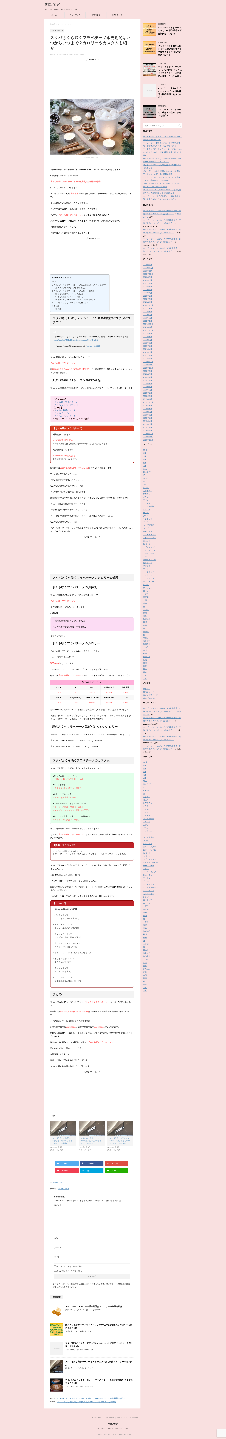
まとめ (56, 306)
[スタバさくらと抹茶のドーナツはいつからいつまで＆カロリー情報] (63, 1128)
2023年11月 (148, 303)
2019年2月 (147, 460)
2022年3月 (147, 347)
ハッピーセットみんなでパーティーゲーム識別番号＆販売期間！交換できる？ (169, 125)
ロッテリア (147, 620)
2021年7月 (147, 372)
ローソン (146, 623)
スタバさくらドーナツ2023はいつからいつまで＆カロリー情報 (91, 1140)
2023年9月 (147, 310)
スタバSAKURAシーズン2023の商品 (72, 288)
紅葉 (145, 692)
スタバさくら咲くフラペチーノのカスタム (71, 303)
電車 (145, 705)
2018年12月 (148, 466)
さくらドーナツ (62, 413)
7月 (144, 498)
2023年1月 (147, 335)
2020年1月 (147, 429)
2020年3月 (147, 422)
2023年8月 (147, 313)
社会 (145, 686)
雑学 (145, 702)
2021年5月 (147, 379)
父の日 (146, 680)
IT (144, 508)
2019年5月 (147, 451)
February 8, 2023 (93, 346)
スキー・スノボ (149, 567)
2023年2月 (147, 332)
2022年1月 (147, 354)
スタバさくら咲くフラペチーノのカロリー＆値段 (74, 291)
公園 (145, 633)
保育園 (146, 630)
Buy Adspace (96, 1418)
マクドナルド (148, 605)
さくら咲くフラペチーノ (66, 402)
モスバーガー (148, 614)
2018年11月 (148, 469)
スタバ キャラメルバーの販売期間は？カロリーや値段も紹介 (93, 1306)
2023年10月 (148, 307)
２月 (145, 708)
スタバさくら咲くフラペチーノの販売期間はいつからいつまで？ (80, 285)
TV (144, 514)
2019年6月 (147, 447)
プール (146, 602)
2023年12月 (148, 300)
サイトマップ (75, 15)
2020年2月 (147, 426)
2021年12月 (148, 357)
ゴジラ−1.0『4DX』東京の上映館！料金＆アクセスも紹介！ (169, 145)
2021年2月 (147, 388)
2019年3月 (147, 457)
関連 (59, 309)
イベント (146, 542)
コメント (57, 1205)
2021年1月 (147, 391)
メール (57, 1248)
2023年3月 (147, 328)
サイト (57, 1257)
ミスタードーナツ (150, 608)
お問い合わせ (117, 15)
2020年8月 (147, 407)
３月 (145, 711)
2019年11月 (148, 432)
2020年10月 (148, 400)
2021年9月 (147, 366)
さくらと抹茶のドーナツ (66, 410)
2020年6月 (147, 413)
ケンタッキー (148, 551)
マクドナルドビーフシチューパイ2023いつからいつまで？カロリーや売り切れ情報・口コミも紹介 (170, 104)
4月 (144, 489)
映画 (145, 658)
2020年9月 (147, 404)
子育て (146, 642)
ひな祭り (146, 526)
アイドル (146, 536)
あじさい (146, 517)
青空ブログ (52, 4)
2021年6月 (147, 375)
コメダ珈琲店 (148, 558)
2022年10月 (148, 338)
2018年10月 (148, 472)
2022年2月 (147, 350)
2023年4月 (147, 325)
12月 (145, 483)
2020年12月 (148, 394)
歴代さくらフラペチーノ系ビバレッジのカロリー (76, 300)
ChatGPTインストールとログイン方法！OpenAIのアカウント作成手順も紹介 (91, 1398)
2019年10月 (148, 435)
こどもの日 (147, 523)
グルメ (146, 548)
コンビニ (146, 561)
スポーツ (146, 577)
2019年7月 (147, 444)
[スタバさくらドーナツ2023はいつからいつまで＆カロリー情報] (92, 1128)
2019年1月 (147, 463)
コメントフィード (150, 728)
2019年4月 (147, 454)
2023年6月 (147, 319)
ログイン (146, 721)
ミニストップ (148, 611)
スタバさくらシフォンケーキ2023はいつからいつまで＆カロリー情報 (119, 1140)
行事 (145, 699)
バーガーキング (149, 592)
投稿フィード (148, 724)
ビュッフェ (147, 595)
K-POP (146, 511)
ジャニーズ (147, 564)
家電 (145, 645)
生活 (145, 683)
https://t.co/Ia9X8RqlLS (63, 340)
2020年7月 (147, 410)
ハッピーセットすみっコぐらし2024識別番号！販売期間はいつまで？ (170, 63)
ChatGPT (147, 505)
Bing (145, 501)
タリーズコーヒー (150, 583)
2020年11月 (148, 397)
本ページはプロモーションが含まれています (113, 1428)
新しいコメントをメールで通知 (69, 1266)
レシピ (146, 617)
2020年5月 (147, 416)
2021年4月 (147, 382)
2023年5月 (147, 322)
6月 (144, 495)
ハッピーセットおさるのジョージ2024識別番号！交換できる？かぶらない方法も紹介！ (170, 83)
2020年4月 (147, 419)
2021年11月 (148, 360)
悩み (145, 649)
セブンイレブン (149, 580)
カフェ (146, 545)
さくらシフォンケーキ (65, 416)
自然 (145, 695)
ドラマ (146, 589)
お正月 (146, 520)
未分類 (146, 664)
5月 (144, 492)
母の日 (146, 670)
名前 (56, 1238)
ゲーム (146, 555)
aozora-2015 (63, 1188)
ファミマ (146, 598)
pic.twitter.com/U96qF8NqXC (85, 340)
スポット (146, 573)
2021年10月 (148, 363)
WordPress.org (149, 731)
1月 (144, 486)
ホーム (54, 15)
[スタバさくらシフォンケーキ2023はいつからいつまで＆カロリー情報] (120, 1128)
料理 (145, 655)
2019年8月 (147, 441)
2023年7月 (147, 316)
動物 (145, 636)
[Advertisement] (92, 79)
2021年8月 (147, 369)
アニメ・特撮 (148, 539)
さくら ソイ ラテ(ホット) (66, 405)
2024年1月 (147, 297)
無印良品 (146, 677)
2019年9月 (147, 438)
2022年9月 (147, 341)
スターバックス (58, 1183)
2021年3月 (147, 385)
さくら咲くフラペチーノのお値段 (70, 294)
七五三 (146, 627)
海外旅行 (146, 674)
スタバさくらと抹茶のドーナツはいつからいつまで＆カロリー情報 (62, 1140)
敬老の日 (146, 652)
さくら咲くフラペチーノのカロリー (71, 297)
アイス (146, 533)
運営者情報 (96, 15)
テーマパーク (148, 586)
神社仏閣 (146, 689)
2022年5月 (147, 344)
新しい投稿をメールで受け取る (69, 1271)
